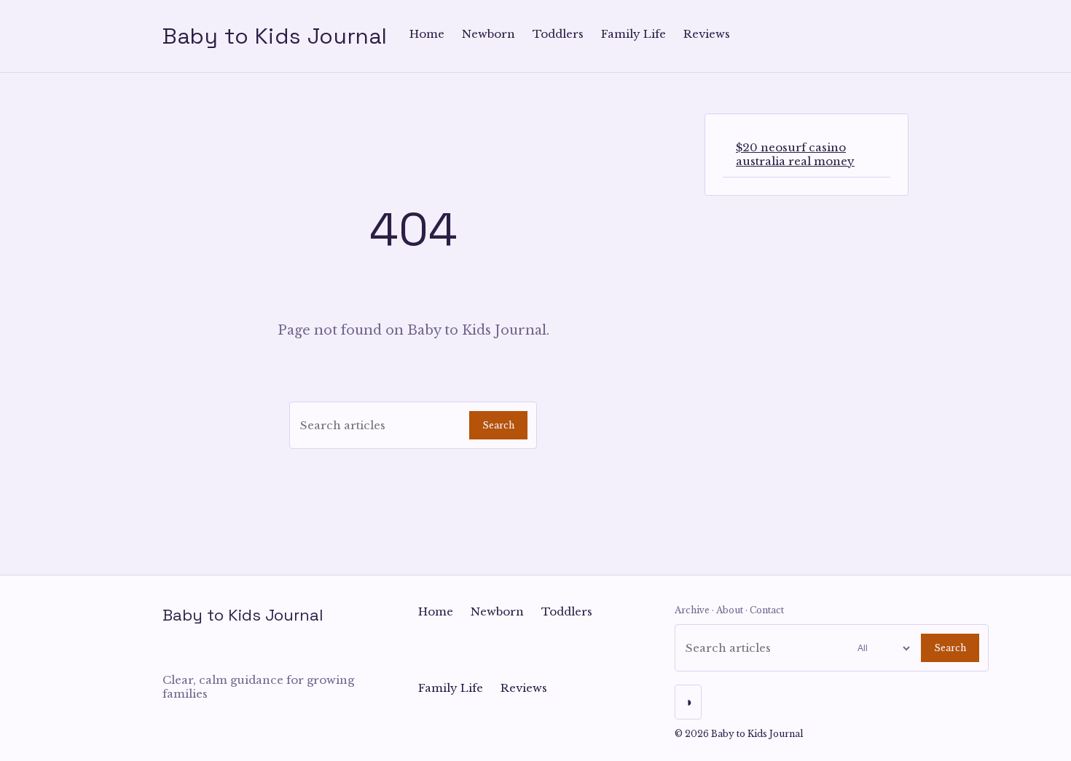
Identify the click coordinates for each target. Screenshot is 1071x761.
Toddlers (558, 34)
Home (426, 34)
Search (498, 425)
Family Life (633, 34)
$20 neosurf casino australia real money (795, 154)
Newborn (488, 34)
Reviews (706, 34)
